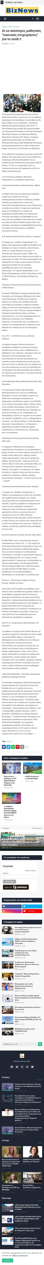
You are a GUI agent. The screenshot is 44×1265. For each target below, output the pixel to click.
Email (5, 873)
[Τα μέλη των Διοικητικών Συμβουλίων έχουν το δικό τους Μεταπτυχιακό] (7, 965)
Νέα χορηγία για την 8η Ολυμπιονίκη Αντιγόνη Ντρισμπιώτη (24, 986)
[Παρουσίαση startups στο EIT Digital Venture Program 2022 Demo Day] (11, 768)
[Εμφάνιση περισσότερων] (27, 747)
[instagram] (12, 911)
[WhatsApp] (13, 747)
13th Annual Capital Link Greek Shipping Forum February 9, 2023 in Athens (27, 1207)
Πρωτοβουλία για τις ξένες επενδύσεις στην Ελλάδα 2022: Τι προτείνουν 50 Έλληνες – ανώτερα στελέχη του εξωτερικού (28, 1099)
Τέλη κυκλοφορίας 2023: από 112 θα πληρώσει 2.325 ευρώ (27, 1229)
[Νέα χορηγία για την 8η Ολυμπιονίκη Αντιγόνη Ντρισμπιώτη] (7, 987)
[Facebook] (4, 747)
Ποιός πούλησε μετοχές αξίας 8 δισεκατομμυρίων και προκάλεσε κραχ (28, 998)
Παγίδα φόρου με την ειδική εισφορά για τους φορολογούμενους (25, 953)
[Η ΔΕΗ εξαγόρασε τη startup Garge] (32, 768)
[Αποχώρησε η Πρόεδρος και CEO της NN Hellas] (11, 1177)
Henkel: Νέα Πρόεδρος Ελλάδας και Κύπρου (31, 1160)
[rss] (27, 1067)
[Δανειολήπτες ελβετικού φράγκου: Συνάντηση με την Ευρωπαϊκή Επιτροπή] (7, 1130)
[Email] (22, 747)
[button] (38, 2)
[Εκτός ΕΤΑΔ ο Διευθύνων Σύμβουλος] (32, 1177)
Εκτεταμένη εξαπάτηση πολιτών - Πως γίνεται (28, 1008)
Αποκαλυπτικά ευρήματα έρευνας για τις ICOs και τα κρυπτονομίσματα (28, 929)
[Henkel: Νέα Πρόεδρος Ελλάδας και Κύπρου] (32, 1151)
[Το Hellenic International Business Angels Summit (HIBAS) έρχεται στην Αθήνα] (11, 798)
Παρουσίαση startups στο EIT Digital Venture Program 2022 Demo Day (10, 780)
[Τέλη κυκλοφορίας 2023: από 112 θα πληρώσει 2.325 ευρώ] (7, 1231)
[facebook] (12, 906)
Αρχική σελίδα (7, 26)
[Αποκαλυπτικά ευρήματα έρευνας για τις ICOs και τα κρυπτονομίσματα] (7, 930)
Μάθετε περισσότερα (20, 1255)
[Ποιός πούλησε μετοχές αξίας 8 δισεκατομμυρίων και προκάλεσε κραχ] (7, 998)
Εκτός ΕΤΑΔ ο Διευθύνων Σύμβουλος (32, 1186)
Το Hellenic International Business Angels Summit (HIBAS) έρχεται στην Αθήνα (10, 811)
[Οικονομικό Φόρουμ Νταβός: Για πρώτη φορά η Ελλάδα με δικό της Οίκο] (7, 1020)
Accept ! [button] (7, 1260)
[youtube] (32, 1067)
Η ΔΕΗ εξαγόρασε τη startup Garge (32, 777)
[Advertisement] (22, 69)
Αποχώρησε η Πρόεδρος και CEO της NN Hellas (10, 1187)
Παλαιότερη (37, 828)
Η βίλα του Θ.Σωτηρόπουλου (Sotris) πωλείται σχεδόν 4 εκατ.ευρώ (26, 941)
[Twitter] (8, 747)
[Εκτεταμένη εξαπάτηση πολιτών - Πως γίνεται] (7, 1010)
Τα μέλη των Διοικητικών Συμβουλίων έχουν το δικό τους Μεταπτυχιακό (27, 964)
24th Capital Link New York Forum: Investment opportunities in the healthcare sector (28, 1219)
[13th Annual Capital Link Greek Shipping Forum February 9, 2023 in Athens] (7, 1208)
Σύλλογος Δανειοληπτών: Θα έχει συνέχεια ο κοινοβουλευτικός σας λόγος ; (28, 1086)
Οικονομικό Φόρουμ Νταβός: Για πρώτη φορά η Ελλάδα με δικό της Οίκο (28, 1019)
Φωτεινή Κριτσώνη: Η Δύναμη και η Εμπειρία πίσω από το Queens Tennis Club (11, 1162)
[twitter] (32, 906)
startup (16, 26)
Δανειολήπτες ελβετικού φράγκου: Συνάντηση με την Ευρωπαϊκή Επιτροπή (28, 1130)
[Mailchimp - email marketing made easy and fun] (16, 889)
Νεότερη (6, 828)
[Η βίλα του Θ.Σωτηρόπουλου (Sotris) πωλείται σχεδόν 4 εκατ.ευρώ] (7, 942)
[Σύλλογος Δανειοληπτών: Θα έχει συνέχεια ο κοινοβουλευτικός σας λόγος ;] (7, 1087)
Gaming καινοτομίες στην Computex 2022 (25, 1030)
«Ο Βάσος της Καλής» (14, 2)
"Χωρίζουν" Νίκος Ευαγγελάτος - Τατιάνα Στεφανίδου (27, 975)
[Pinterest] (18, 747)
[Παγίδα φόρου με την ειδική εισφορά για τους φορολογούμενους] (7, 953)
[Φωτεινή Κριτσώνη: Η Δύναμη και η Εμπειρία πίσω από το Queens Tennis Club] (11, 1151)
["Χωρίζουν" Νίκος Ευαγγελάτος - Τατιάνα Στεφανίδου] (7, 976)
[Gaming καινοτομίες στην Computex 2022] (7, 1031)
